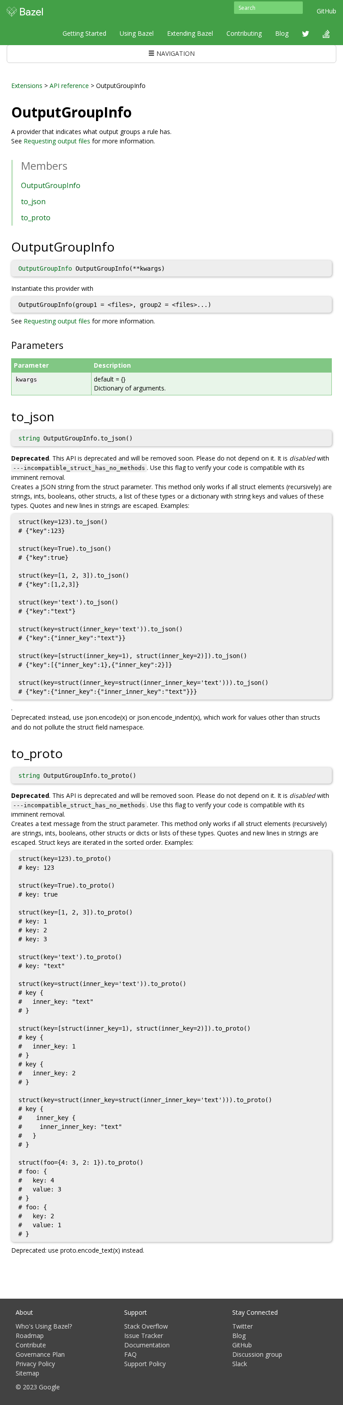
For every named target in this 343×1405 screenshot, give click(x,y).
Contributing (244, 33)
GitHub (326, 11)
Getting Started (84, 33)
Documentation (147, 1345)
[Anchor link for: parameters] (68, 344)
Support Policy (145, 1363)
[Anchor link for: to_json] (60, 416)
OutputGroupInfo (50, 185)
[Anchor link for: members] (72, 165)
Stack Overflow (146, 1326)
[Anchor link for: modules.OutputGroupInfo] (139, 111)
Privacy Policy (35, 1363)
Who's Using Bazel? (44, 1326)
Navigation (175, 53)
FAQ (130, 1354)
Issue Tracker (143, 1335)
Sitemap (27, 1373)
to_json (33, 201)
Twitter (242, 1326)
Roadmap (30, 1335)
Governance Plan (40, 1354)
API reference (69, 85)
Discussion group (257, 1354)
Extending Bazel (190, 33)
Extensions (26, 85)
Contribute (31, 1345)
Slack (239, 1363)
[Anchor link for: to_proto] (69, 753)
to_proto (35, 217)
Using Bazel (137, 33)
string (29, 438)
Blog (282, 33)
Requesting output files (57, 141)
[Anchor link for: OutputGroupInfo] (121, 246)
